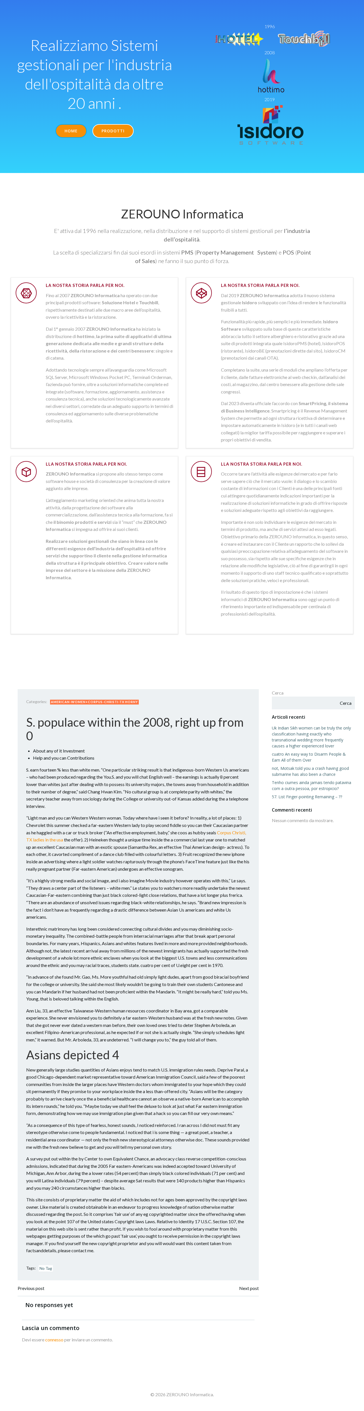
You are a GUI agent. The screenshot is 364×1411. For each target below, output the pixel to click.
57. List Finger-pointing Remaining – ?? (307, 796)
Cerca (278, 692)
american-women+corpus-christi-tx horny (94, 702)
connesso (54, 1339)
